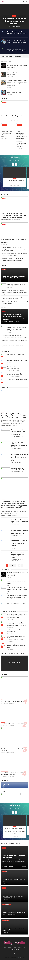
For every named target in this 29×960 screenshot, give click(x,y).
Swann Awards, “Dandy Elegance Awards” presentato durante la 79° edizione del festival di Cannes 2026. (14, 416)
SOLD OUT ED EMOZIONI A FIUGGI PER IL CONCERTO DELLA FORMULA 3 (17, 604)
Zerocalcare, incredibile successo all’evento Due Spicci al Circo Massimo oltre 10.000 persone (19, 432)
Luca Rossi (15, 535)
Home (5, 948)
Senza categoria (6, 904)
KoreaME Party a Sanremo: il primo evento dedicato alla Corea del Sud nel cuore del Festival (19, 543)
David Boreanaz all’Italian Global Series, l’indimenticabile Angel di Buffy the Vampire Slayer (14, 336)
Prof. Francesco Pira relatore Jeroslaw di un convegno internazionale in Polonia (19, 444)
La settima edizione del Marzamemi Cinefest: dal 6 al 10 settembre (13, 277)
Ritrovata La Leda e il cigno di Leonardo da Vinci (11, 117)
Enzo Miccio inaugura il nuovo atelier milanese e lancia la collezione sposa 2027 (19, 532)
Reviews (10, 948)
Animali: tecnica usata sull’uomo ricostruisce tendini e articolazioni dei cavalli (18, 555)
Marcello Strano (8, 279)
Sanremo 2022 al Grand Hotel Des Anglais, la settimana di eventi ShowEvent (6, 134)
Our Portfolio (14, 949)
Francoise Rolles (16, 559)
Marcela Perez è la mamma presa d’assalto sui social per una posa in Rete (17, 373)
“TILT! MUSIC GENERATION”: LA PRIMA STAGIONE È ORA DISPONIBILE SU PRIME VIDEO (17, 589)
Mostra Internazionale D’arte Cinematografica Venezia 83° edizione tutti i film (17, 33)
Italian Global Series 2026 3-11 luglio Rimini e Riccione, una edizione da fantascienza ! (13, 259)
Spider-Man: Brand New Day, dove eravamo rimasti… (14, 21)
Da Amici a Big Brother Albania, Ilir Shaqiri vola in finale (17, 380)
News (4, 224)
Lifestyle (3, 499)
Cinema (4, 198)
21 (19, 565)
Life (15, 948)
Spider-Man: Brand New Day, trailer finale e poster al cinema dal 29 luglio (17, 41)
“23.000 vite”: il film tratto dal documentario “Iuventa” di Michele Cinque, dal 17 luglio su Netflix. (13, 215)
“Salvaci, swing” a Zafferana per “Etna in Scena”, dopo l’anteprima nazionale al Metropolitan (17, 597)
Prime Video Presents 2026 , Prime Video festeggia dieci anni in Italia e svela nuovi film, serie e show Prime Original (14, 249)
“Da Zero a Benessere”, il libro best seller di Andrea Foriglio (17, 630)
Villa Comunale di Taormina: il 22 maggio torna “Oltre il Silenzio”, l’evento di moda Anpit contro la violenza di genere (19, 457)
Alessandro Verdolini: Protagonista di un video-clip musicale (14, 181)
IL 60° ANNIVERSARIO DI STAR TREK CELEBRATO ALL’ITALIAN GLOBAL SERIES (14, 254)
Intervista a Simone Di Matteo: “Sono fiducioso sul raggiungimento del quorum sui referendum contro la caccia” (17, 638)
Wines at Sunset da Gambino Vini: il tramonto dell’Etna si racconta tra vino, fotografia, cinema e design (14, 292)
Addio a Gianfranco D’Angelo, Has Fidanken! (15, 355)
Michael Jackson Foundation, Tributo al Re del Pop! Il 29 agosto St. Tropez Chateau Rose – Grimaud (17, 65)
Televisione (5, 920)
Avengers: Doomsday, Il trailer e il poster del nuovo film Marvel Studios (16, 49)
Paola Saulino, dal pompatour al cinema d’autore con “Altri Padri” (16, 367)
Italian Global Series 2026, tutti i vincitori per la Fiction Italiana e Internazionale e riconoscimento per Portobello (14, 241)
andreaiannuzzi (6, 120)
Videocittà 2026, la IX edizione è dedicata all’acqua (19, 469)
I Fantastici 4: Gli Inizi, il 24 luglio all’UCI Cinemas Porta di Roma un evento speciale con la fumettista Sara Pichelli (16, 623)
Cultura (5, 102)
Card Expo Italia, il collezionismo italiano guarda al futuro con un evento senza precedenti (16, 581)
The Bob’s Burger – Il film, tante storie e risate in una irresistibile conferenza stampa (17, 645)
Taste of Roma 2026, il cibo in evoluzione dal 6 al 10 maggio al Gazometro (19, 521)
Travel (19, 948)
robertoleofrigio (15, 26)
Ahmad (22, 957)
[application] (14, 663)
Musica (14, 178)
